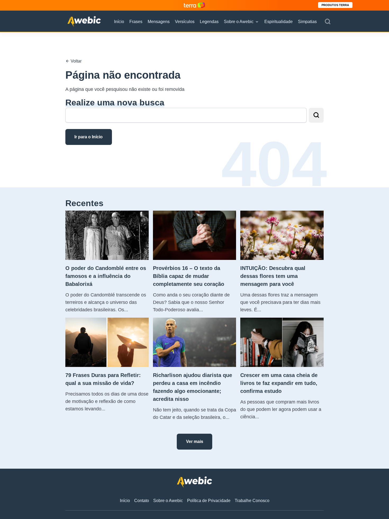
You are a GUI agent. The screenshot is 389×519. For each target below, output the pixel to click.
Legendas (209, 21)
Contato (141, 500)
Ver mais (194, 441)
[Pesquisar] (327, 21)
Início (119, 21)
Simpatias (307, 21)
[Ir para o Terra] (194, 5)
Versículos (185, 21)
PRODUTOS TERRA (335, 5)
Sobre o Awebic (239, 21)
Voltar (76, 61)
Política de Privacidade (208, 500)
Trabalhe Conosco (252, 500)
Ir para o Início (88, 137)
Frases (135, 21)
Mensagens (159, 21)
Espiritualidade (278, 21)
